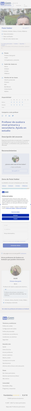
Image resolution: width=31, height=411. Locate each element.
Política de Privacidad (21, 208)
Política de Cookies (10, 208)
